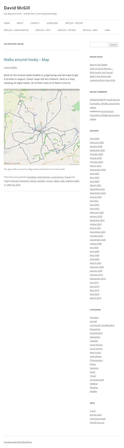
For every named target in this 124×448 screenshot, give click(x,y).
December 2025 (97, 150)
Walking (94, 383)
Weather (94, 387)
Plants (93, 364)
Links (107, 30)
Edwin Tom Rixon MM (100, 76)
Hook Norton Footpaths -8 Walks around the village (105, 103)
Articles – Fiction (67, 30)
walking (69, 180)
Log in (93, 410)
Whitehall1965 (96, 99)
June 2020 (94, 251)
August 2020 (96, 243)
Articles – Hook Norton (16, 30)
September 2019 (98, 278)
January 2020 (96, 270)
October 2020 (96, 235)
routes (49, 180)
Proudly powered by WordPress (18, 442)
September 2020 (98, 239)
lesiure (33, 180)
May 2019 (94, 290)
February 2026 (97, 142)
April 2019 (94, 294)
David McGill (17, 8)
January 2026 (96, 146)
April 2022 (94, 208)
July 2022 (94, 200)
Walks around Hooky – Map (26, 59)
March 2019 (95, 298)
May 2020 (94, 255)
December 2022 (97, 189)
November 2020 (97, 231)
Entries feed (95, 414)
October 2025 (96, 154)
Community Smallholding (102, 325)
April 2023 (94, 181)
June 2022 (94, 204)
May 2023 (94, 177)
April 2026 (94, 138)
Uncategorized (97, 379)
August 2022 (96, 196)
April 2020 (94, 259)
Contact (35, 23)
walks (76, 180)
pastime (41, 180)
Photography (96, 360)
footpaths (24, 180)
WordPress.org (97, 422)
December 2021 (97, 220)
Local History (57, 177)
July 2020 (94, 247)
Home (7, 23)
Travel (67, 177)
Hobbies (94, 340)
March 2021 (95, 228)
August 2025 (96, 158)
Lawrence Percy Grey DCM (102, 80)
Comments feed (97, 418)
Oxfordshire (95, 356)
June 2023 (94, 173)
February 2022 (97, 212)
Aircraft (93, 321)
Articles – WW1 (90, 30)
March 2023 (95, 185)
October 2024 (96, 161)
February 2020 (97, 266)
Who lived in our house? (101, 72)
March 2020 (95, 263)
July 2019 (94, 282)
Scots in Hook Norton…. (101, 68)
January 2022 (96, 216)
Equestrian (95, 329)
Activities (32, 177)
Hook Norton (43, 177)
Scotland (94, 368)
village (56, 180)
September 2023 (98, 169)
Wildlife (93, 391)
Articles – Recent (74, 23)
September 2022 (98, 193)
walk (62, 180)
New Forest (95, 352)
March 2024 (95, 165)
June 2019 (94, 286)
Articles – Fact (43, 30)
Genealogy (52, 23)
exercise (15, 180)
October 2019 (96, 274)
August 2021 (96, 224)
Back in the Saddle (98, 64)
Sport (92, 372)
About (20, 23)
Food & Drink (96, 333)
